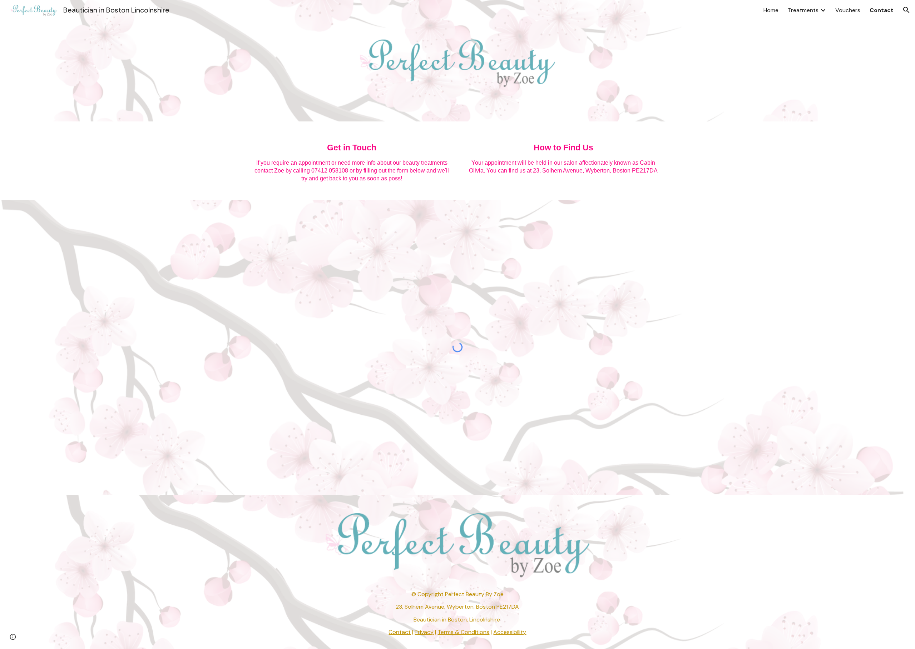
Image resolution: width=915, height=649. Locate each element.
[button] (906, 10)
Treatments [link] (803, 10)
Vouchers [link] (847, 10)
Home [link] (770, 10)
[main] (351, 160)
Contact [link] (882, 10)
